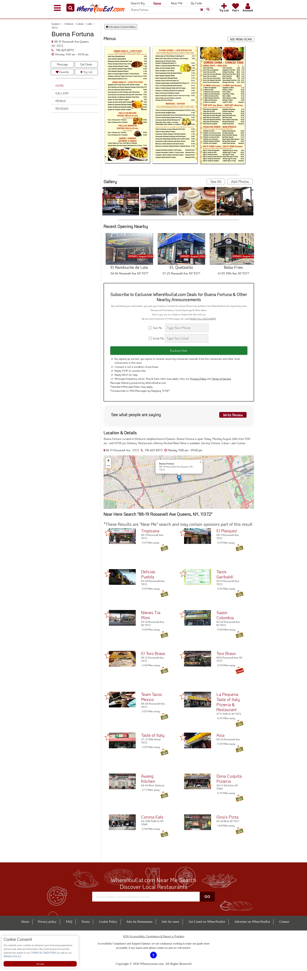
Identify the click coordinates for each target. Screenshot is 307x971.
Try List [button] (87, 72)
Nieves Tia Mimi (150, 615)
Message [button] (62, 64)
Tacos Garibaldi (224, 574)
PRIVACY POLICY (12, 956)
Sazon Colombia (225, 615)
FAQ (69, 921)
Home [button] (59, 85)
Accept (40, 963)
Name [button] (157, 3)
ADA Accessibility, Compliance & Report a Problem (153, 936)
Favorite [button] (64, 72)
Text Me (158, 328)
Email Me (158, 338)
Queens (57, 23)
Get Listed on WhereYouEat (207, 921)
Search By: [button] (138, 3)
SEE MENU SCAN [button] (241, 39)
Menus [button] (60, 101)
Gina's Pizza (227, 817)
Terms (86, 921)
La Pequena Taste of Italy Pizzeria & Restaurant (228, 701)
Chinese (70, 23)
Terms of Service (221, 378)
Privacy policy (47, 921)
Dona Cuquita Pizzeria (229, 778)
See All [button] (215, 181)
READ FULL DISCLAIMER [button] (203, 318)
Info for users (170, 921)
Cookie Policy (108, 921)
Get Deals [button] (86, 64)
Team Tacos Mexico (151, 696)
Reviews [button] (62, 108)
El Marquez (226, 530)
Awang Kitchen (148, 778)
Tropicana (150, 530)
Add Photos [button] (240, 181)
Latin (91, 23)
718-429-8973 (64, 50)
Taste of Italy (152, 735)
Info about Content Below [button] (122, 26)
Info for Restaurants (139, 921)
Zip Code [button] (196, 3)
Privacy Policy (198, 378)
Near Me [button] (176, 3)
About (25, 921)
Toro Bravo (226, 653)
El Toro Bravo (153, 653)
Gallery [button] (62, 93)
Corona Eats (152, 817)
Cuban (81, 23)
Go (207, 896)
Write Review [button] (233, 415)
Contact (284, 921)
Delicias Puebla (148, 574)
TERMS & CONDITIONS (43, 952)
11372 (55, 27)
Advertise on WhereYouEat (252, 921)
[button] (70, 8)
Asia (220, 735)
